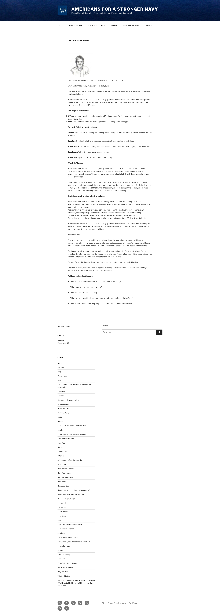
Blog (103, 25)
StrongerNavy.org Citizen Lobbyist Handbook (74, 542)
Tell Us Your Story (64, 555)
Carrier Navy (62, 376)
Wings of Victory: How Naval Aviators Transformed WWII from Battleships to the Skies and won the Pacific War (76, 582)
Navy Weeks (62, 481)
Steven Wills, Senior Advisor (68, 537)
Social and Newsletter (131, 25)
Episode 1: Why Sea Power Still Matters (72, 426)
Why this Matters (75, 25)
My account (62, 464)
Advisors (61, 367)
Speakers (61, 533)
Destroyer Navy (63, 413)
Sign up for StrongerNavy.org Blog (70, 524)
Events (60, 430)
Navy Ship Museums (65, 477)
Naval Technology (64, 473)
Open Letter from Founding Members (71, 494)
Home (60, 25)
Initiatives (91, 25)
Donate (60, 421)
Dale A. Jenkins (63, 409)
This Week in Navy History (67, 563)
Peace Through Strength (67, 499)
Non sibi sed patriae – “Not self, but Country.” (74, 490)
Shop (59, 520)
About (60, 363)
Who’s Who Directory (65, 567)
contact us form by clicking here (125, 262)
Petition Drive (62, 503)
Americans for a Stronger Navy (114, 9)
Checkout (61, 391)
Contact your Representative (68, 400)
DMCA (60, 417)
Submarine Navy (64, 546)
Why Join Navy (63, 572)
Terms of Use (62, 559)
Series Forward (63, 512)
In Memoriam (62, 451)
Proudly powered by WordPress (125, 603)
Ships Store (62, 516)
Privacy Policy (63, 507)
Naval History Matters (66, 469)
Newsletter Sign (63, 486)
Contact (149, 25)
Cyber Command (64, 404)
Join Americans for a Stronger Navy (70, 460)
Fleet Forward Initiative (66, 439)
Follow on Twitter (64, 326)
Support (114, 25)
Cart (59, 380)
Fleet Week (62, 443)
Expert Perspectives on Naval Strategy (72, 434)
